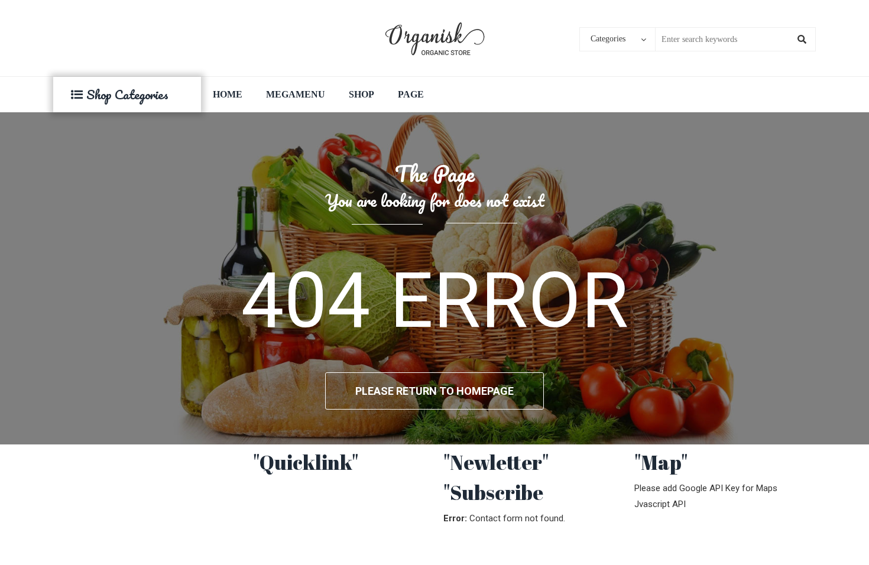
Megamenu (295, 94)
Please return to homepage (434, 391)
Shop (361, 94)
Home (227, 94)
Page (411, 94)
